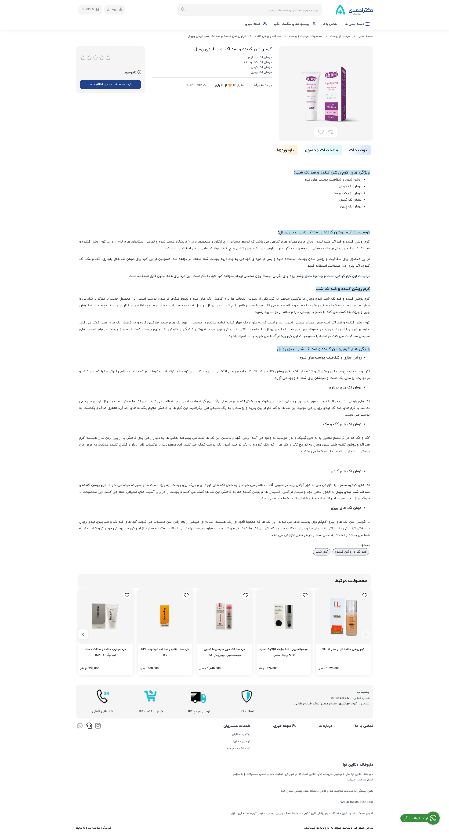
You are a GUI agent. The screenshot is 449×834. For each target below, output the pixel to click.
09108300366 (340, 698)
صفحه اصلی (365, 36)
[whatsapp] (80, 726)
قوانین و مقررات (240, 741)
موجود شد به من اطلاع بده (109, 84)
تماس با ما (329, 24)
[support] (89, 726)
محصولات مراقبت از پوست (305, 36)
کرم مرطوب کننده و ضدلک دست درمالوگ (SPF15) (105, 652)
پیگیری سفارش (241, 734)
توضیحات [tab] (358, 150)
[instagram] (98, 726)
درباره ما (325, 726)
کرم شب (321, 551)
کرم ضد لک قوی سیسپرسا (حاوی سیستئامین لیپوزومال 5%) (224, 652)
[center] (183, 9)
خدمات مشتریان (236, 726)
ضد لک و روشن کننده (268, 36)
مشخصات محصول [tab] (321, 150)
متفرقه (259, 85)
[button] (366, 634)
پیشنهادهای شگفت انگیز (292, 24)
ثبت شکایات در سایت (237, 748)
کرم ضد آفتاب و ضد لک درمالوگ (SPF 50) (165, 652)
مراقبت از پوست (340, 36)
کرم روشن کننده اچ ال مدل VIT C (343, 649)
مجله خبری (253, 24)
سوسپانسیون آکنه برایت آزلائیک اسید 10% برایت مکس (284, 652)
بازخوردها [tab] (285, 150)
